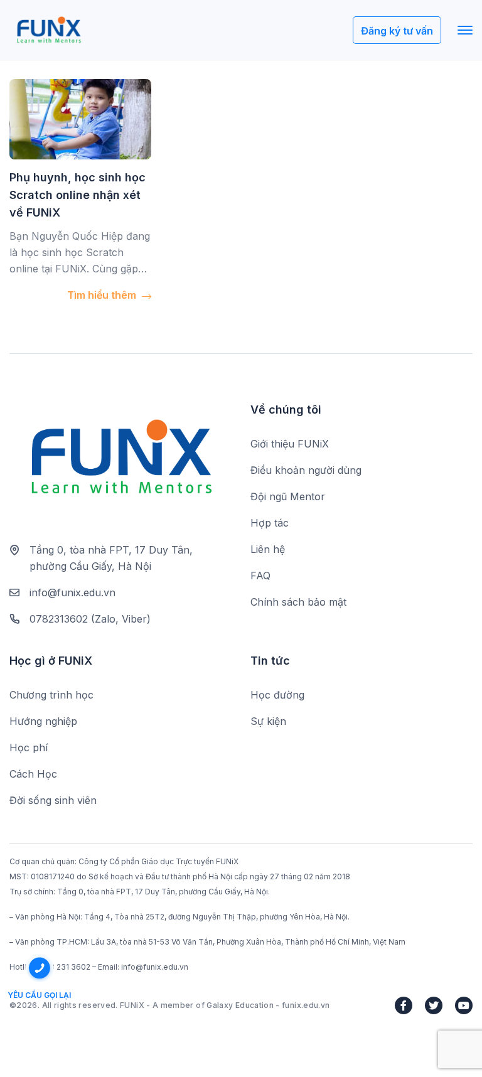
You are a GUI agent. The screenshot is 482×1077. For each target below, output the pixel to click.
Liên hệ (267, 549)
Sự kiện (268, 721)
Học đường (277, 695)
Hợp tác (269, 523)
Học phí (28, 747)
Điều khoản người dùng (306, 470)
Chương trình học (51, 695)
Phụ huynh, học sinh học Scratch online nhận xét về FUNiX (77, 195)
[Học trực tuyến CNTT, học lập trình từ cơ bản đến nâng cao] (48, 30)
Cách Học (33, 774)
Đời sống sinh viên (53, 800)
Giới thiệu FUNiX (289, 443)
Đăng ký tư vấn (397, 30)
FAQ (260, 575)
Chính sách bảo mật (298, 602)
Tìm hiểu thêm (103, 295)
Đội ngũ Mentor (287, 496)
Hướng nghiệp (43, 721)
